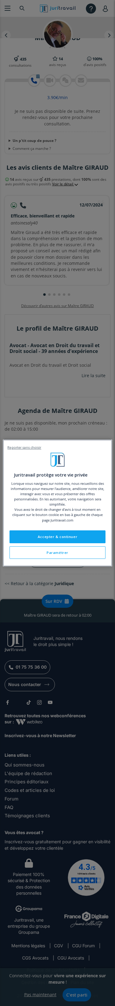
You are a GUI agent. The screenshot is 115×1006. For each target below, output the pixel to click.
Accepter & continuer (57, 536)
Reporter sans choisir (24, 447)
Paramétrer (57, 552)
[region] (57, 503)
